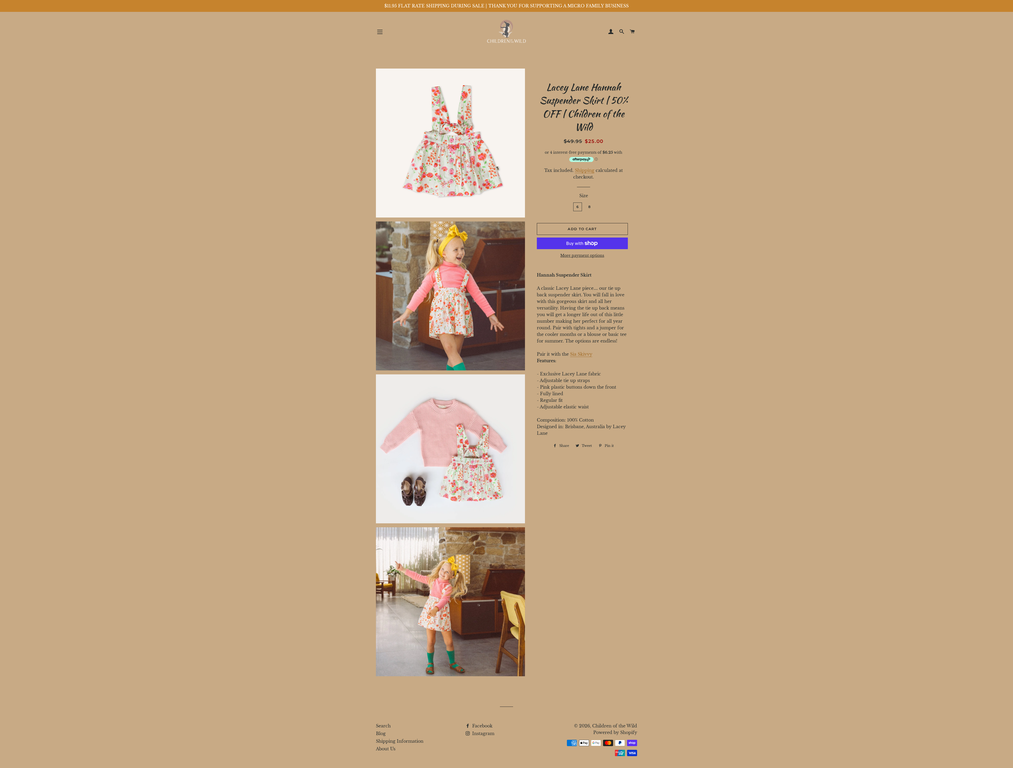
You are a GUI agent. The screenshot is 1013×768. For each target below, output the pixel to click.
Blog (381, 733)
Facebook (482, 725)
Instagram (482, 733)
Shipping (584, 170)
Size (583, 195)
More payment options (582, 255)
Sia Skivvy (581, 354)
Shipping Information (399, 741)
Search (383, 725)
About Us (385, 748)
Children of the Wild (614, 725)
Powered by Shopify (615, 732)
